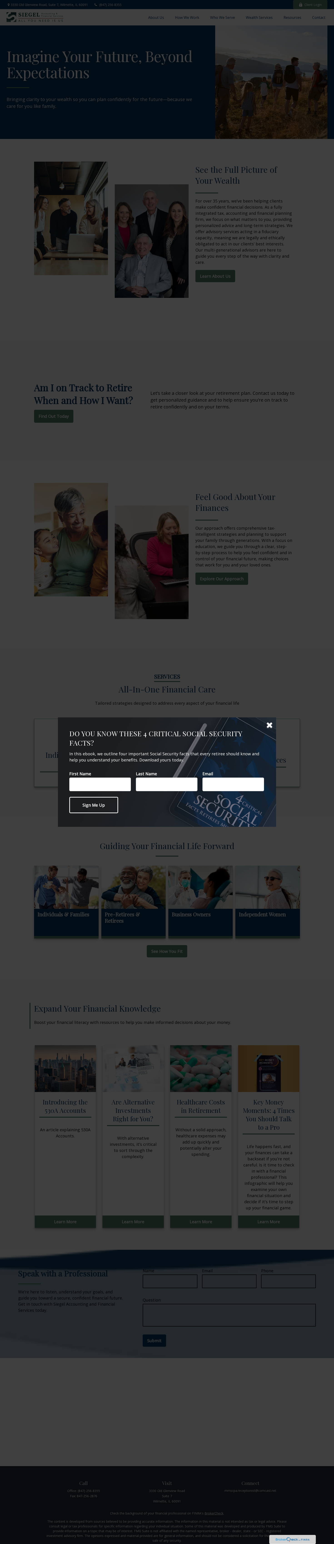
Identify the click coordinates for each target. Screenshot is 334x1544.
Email (207, 773)
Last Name (146, 773)
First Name (80, 773)
